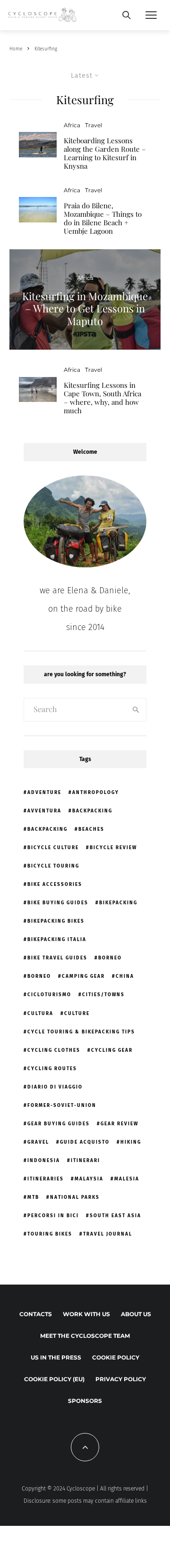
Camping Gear (83, 976)
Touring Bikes (49, 1234)
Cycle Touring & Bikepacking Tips (81, 1032)
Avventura (44, 811)
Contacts (35, 1314)
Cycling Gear (112, 1050)
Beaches (91, 829)
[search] (136, 709)
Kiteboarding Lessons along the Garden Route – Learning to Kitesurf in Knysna (105, 153)
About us (136, 1314)
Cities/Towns (103, 995)
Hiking (130, 1142)
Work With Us (86, 1314)
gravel (38, 1142)
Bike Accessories (54, 884)
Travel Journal (107, 1234)
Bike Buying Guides (57, 903)
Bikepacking (118, 903)
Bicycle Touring (53, 866)
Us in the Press (56, 1357)
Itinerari (85, 1160)
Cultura (40, 1013)
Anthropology (95, 792)
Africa (72, 125)
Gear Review (119, 1124)
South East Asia (115, 1216)
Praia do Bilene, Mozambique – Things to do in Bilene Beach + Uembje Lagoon (103, 218)
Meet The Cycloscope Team (85, 1335)
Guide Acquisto (85, 1142)
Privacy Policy (120, 1379)
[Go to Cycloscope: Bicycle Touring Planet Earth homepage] (43, 15)
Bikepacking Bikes (56, 921)
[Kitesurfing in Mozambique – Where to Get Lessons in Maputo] (85, 299)
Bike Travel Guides (57, 958)
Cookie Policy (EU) (54, 1379)
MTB (33, 1197)
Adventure (44, 792)
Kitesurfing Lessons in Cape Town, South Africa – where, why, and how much (102, 398)
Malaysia (89, 1179)
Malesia (126, 1179)
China (125, 976)
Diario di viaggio (55, 1087)
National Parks (75, 1197)
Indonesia (43, 1160)
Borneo (110, 958)
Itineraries (45, 1179)
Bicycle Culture (53, 848)
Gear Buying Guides (58, 1124)
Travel (93, 125)
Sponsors (85, 1400)
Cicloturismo (49, 995)
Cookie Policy (115, 1357)
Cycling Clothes (53, 1050)
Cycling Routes (52, 1069)
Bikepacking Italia (56, 939)
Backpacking (92, 811)
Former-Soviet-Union (61, 1105)
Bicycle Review (113, 848)
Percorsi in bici (53, 1216)
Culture (77, 1013)
